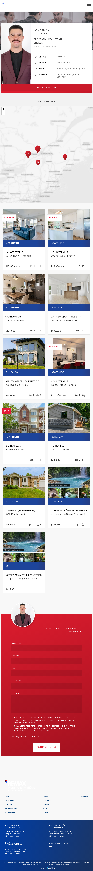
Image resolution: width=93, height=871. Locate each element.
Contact (46, 812)
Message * (16, 693)
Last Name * (17, 656)
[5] (38, 152)
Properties (9, 800)
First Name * (17, 643)
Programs (47, 800)
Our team (9, 804)
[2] (28, 158)
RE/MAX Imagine (11, 808)
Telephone (16, 681)
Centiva (51, 868)
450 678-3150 (63, 57)
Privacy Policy (19, 737)
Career (46, 804)
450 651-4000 (14, 854)
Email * (15, 668)
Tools (45, 796)
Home (7, 796)
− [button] (3, 112)
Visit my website (45, 87)
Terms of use (34, 737)
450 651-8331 (13, 836)
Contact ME (44, 747)
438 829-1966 (63, 63)
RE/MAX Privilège (12, 812)
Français (84, 796)
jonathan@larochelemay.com (71, 69)
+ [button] (3, 109)
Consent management (62, 864)
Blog (45, 808)
